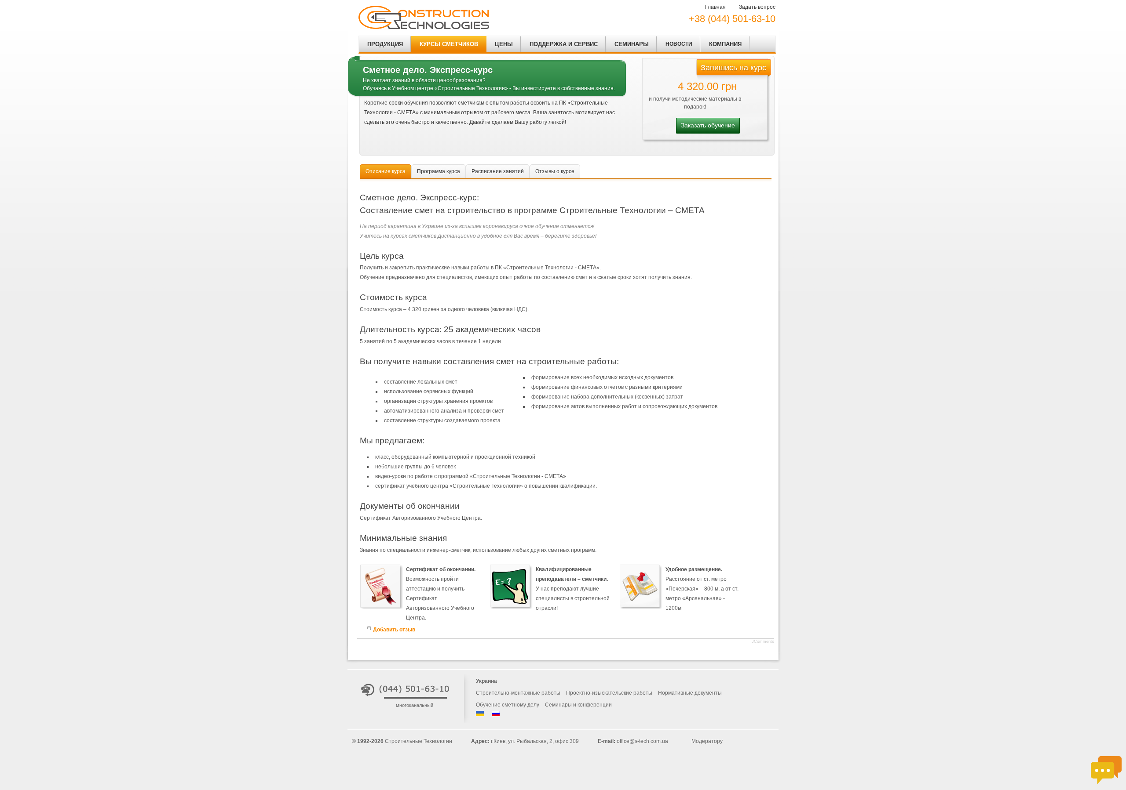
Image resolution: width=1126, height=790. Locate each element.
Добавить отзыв (394, 630)
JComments (763, 641)
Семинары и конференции (578, 705)
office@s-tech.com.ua (642, 741)
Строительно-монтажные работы (518, 693)
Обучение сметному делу (507, 705)
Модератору (707, 741)
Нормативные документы (690, 693)
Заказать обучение (708, 125)
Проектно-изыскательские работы (609, 693)
